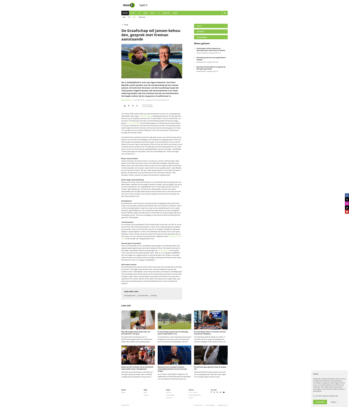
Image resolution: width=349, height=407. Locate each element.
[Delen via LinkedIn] (125, 106)
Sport (133, 13)
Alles (124, 17)
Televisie (146, 395)
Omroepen (166, 13)
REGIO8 (175, 13)
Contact (191, 398)
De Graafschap (129, 296)
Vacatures (169, 398)
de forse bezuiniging (133, 123)
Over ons (168, 392)
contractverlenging (145, 116)
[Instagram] (217, 392)
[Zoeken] (225, 13)
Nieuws (125, 13)
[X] (214, 392)
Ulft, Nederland (148, 5)
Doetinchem (143, 296)
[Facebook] (211, 392)
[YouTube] (223, 392)
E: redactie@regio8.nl (194, 395)
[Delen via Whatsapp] (137, 106)
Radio (153, 13)
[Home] (129, 5)
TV (158, 13)
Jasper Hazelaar (126, 100)
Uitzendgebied (170, 395)
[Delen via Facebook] (129, 106)
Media (145, 13)
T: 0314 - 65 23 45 (192, 392)
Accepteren (320, 402)
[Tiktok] (220, 392)
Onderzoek (142, 17)
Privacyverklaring (198, 405)
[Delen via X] (133, 106)
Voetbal (154, 296)
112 (139, 13)
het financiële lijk (164, 250)
